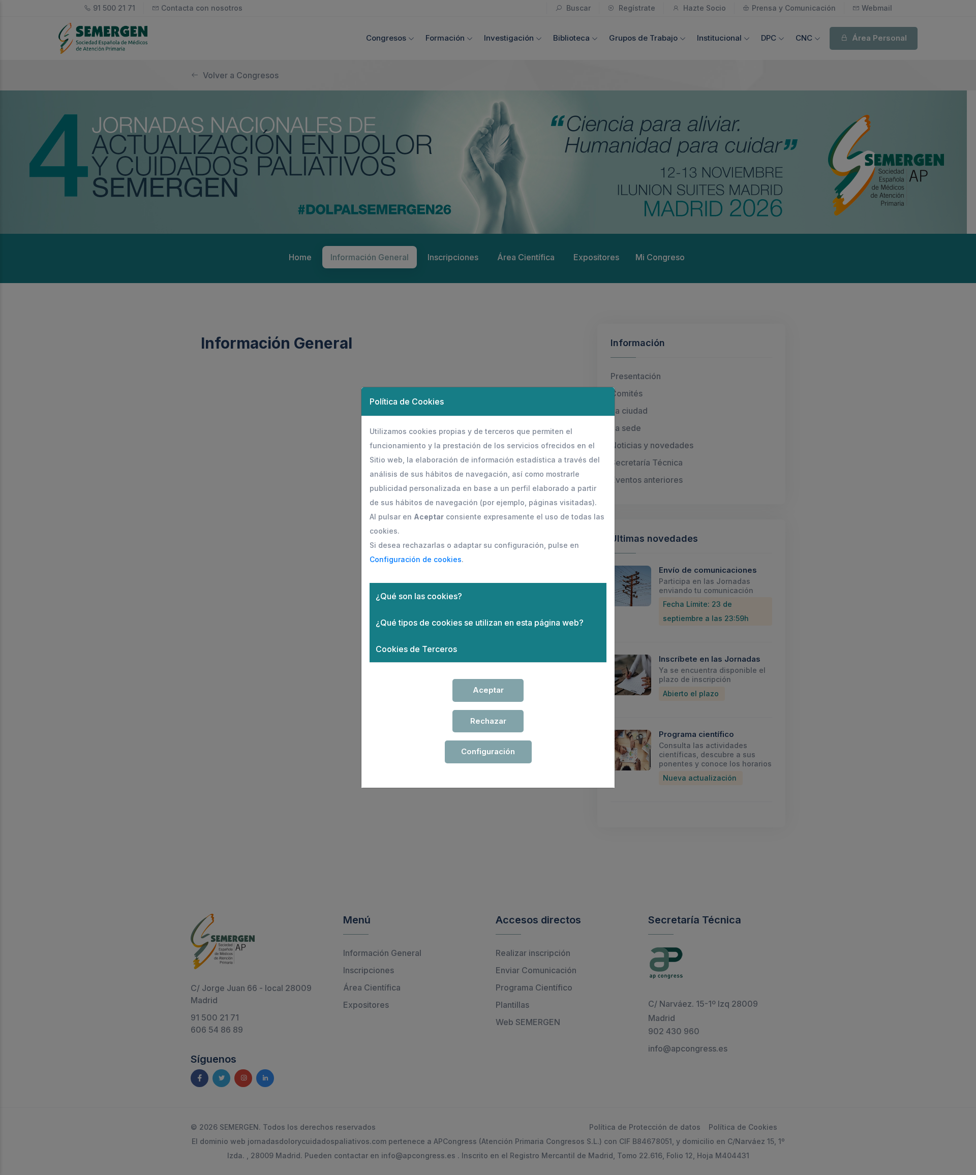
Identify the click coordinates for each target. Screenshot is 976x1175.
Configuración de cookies (416, 559)
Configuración (488, 751)
